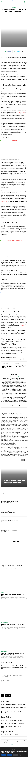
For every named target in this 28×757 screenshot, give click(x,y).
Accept (4, 754)
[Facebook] (8, 405)
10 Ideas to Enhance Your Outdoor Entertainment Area (13, 704)
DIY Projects (4, 622)
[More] (22, 51)
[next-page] (24, 460)
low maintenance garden (10, 357)
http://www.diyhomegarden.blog (14, 376)
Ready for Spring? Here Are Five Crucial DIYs (20, 365)
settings (12, 752)
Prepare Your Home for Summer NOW (9, 735)
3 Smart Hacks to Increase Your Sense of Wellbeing (7, 366)
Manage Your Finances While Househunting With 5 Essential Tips (12, 712)
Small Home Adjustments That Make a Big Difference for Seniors (9, 512)
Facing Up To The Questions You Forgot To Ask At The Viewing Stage (13, 741)
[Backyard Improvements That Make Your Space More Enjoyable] (23, 502)
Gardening (14, 7)
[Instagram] (10, 405)
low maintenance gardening (7, 359)
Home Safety (4, 651)
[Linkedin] (12, 405)
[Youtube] (19, 405)
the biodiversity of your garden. (12, 229)
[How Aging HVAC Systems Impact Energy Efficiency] (23, 492)
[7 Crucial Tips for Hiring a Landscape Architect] (14, 472)
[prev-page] (22, 460)
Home (2, 592)
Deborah (10, 15)
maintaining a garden (18, 359)
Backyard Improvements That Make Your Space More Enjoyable (9, 502)
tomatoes (22, 325)
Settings (15, 754)
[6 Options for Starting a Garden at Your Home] (23, 531)
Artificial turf (4, 178)
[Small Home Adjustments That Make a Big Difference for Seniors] (23, 512)
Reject (9, 754)
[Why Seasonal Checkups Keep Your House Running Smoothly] (23, 521)
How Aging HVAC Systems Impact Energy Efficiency (9, 492)
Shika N (4, 485)
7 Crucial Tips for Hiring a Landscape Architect (14, 481)
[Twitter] (17, 405)
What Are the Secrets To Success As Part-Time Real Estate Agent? (13, 708)
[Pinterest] (15, 405)
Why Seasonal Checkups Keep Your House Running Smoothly (9, 521)
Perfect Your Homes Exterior (7, 738)
